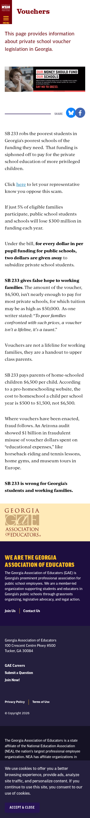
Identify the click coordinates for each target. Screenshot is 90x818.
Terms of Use (40, 701)
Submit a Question (19, 673)
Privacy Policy (15, 701)
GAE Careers (15, 665)
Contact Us (31, 611)
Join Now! (12, 680)
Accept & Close (22, 807)
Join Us (10, 611)
